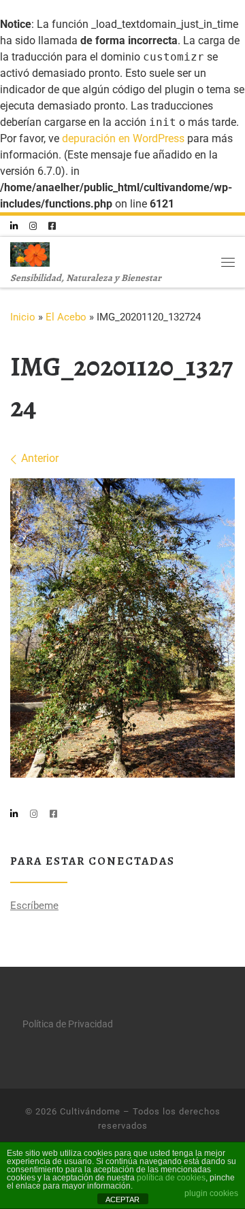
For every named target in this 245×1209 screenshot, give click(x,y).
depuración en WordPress (123, 138)
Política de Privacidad (67, 1024)
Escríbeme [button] (34, 905)
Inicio (22, 317)
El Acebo (66, 317)
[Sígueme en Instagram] (33, 226)
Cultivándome (90, 1111)
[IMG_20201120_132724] (122, 628)
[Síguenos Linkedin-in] (14, 226)
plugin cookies (211, 1193)
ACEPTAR (122, 1199)
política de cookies (171, 1177)
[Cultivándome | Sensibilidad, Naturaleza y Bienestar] (30, 252)
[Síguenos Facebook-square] (52, 226)
